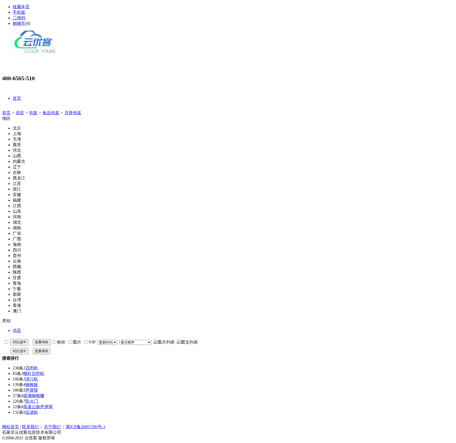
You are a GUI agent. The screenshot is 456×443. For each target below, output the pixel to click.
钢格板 (31, 384)
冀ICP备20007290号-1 (85, 427)
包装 (33, 113)
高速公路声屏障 (38, 406)
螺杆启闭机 (33, 373)
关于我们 (52, 427)
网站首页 (10, 427)
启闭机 (31, 368)
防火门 (31, 401)
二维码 (19, 18)
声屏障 (31, 390)
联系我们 (30, 427)
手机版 (19, 12)
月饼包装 (72, 113)
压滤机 (31, 412)
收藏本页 (21, 6)
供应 (20, 113)
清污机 (31, 379)
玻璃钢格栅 (33, 395)
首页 (6, 113)
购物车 (19, 23)
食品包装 (50, 113)
